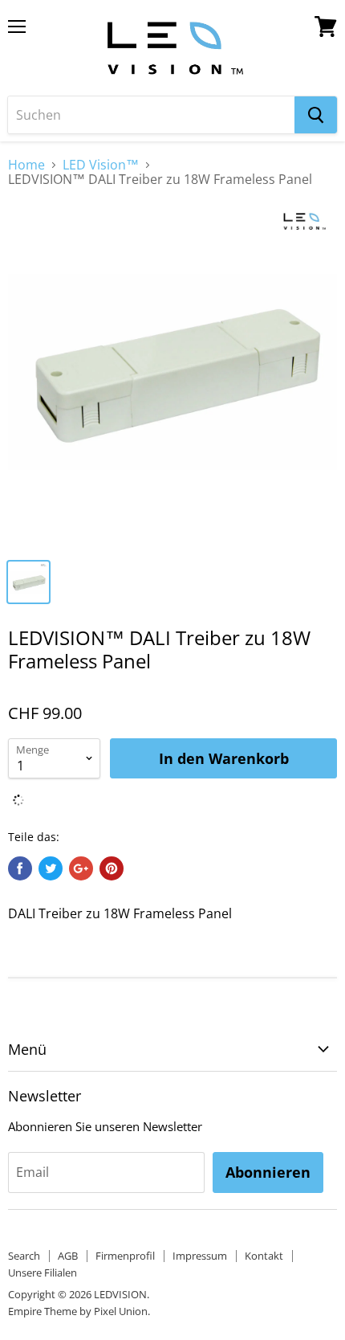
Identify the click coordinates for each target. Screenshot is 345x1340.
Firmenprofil (125, 1255)
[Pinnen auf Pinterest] (111, 868)
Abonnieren (267, 1172)
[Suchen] (315, 114)
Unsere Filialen (42, 1272)
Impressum (199, 1255)
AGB (68, 1255)
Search (24, 1255)
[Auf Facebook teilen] (20, 868)
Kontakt (264, 1255)
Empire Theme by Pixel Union (78, 1311)
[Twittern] (51, 868)
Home (26, 164)
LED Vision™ (101, 164)
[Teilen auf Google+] (81, 868)
